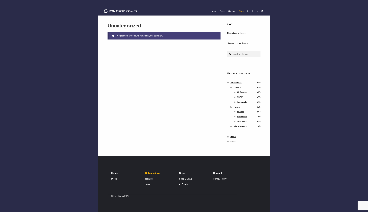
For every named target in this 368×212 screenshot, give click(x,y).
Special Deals (185, 179)
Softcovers (242, 121)
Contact (231, 11)
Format (237, 107)
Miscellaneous (240, 126)
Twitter (262, 11)
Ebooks (240, 112)
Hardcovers (242, 116)
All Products (235, 82)
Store (241, 11)
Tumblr (257, 11)
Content (237, 87)
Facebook (248, 11)
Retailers (149, 179)
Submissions (152, 173)
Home (213, 11)
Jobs (147, 184)
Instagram (252, 11)
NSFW (240, 97)
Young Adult (242, 102)
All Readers (242, 92)
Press (222, 11)
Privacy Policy (220, 179)
